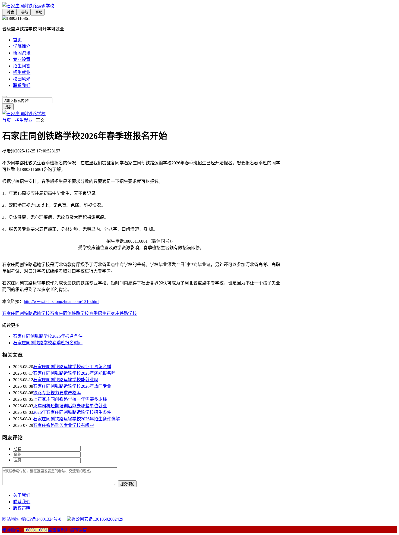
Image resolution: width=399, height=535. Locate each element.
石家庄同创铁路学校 (69, 313)
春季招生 (97, 313)
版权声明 (21, 508)
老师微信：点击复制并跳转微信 (44, 530)
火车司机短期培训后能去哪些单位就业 (70, 405)
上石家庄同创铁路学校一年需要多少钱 (70, 399)
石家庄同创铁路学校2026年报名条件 (48, 336)
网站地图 (11, 519)
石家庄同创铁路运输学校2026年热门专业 (72, 386)
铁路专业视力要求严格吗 (57, 392)
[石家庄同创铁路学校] (24, 113)
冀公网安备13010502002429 (97, 519)
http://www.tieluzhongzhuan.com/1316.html (61, 301)
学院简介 (21, 46)
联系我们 (21, 85)
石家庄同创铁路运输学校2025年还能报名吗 (74, 373)
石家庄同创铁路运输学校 (26, 313)
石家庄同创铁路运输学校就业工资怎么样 (72, 366)
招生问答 (21, 66)
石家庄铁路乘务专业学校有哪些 (63, 425)
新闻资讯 (21, 53)
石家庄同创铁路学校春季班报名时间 (48, 342)
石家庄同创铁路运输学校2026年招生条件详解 (76, 419)
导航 (23, 12)
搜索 (9, 12)
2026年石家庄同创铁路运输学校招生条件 (72, 412)
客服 (37, 12)
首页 (17, 39)
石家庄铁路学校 (121, 313)
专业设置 (21, 59)
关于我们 (21, 495)
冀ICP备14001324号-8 (42, 519)
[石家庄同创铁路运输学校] (141, 5)
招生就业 (21, 72)
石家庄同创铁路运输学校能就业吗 (65, 379)
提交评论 (127, 484)
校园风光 (21, 79)
